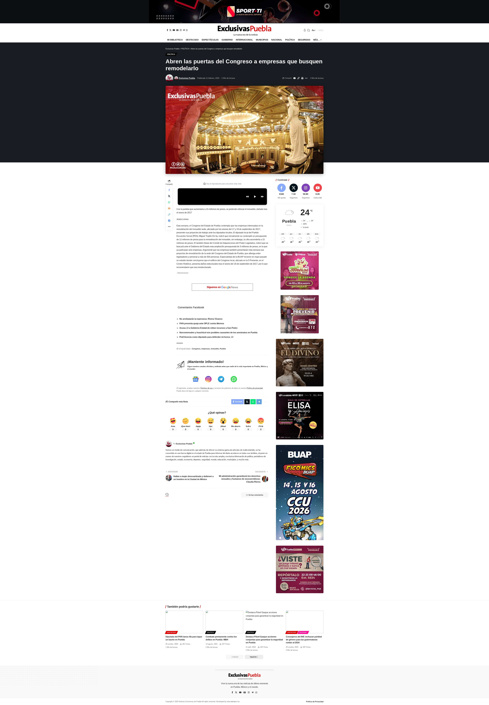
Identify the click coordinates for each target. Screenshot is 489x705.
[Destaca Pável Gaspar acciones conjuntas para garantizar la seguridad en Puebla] (264, 622)
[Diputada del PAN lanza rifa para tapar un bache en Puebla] (184, 622)
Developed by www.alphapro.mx (228, 701)
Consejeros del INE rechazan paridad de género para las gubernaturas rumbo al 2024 (304, 640)
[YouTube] (174, 30)
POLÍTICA (171, 54)
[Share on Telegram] (259, 401)
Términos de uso (206, 388)
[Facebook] (167, 30)
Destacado (171, 632)
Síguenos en (214, 287)
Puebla (223, 349)
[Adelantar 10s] (262, 196)
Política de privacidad (255, 388)
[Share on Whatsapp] (169, 202)
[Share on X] (169, 196)
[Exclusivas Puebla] (244, 30)
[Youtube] (317, 191)
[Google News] (177, 30)
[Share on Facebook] (169, 190)
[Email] (294, 78)
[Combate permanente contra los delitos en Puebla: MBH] (224, 622)
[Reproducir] (255, 196)
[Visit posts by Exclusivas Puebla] (169, 78)
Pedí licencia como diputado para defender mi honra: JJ (206, 337)
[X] (170, 30)
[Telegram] (183, 30)
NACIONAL (303, 632)
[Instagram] (180, 30)
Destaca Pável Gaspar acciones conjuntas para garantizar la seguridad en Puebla (264, 640)
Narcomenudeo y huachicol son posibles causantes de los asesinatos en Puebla (218, 332)
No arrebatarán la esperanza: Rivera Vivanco (200, 319)
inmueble (215, 349)
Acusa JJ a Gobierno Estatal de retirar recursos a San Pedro (208, 328)
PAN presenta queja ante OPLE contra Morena (201, 323)
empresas (205, 349)
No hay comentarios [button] (256, 495)
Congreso (196, 349)
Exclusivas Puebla (187, 78)
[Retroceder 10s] (247, 196)
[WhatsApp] (186, 30)
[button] (308, 30)
